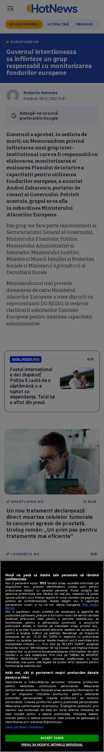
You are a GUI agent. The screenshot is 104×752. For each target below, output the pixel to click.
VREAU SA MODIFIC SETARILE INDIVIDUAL (52, 744)
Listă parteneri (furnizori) (24, 727)
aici (37, 644)
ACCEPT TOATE (52, 738)
